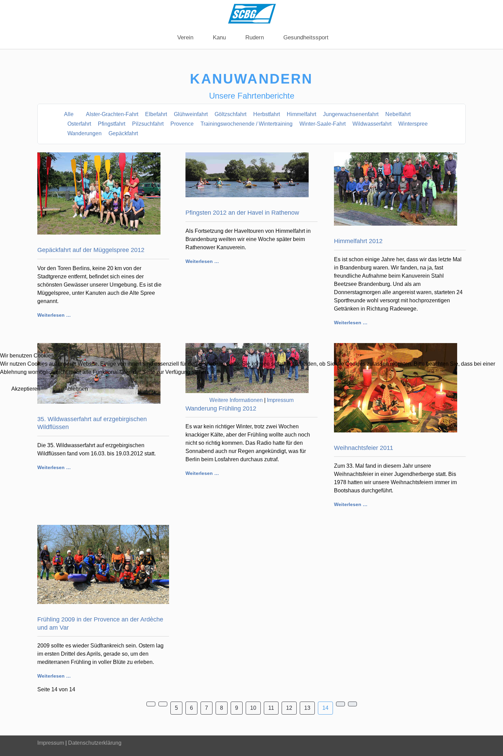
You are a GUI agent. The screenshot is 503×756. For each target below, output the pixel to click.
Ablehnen (76, 389)
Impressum (280, 400)
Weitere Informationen (236, 400)
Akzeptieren (25, 389)
